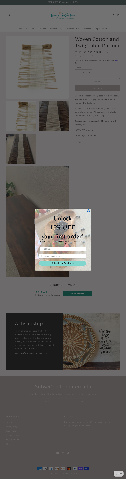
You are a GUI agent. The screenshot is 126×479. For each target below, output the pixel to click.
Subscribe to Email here (63, 263)
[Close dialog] (88, 211)
